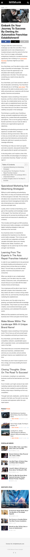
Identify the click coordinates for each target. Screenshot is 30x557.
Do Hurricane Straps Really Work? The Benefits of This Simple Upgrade (18, 512)
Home (2, 7)
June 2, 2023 (13, 530)
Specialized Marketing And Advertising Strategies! (13, 168)
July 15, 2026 (23, 438)
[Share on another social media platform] (24, 41)
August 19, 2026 (24, 418)
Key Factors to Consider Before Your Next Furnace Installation (18, 520)
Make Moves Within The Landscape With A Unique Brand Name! (14, 175)
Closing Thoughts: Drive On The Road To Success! (14, 179)
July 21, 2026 (23, 427)
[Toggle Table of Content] (25, 164)
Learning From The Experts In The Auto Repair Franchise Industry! (14, 172)
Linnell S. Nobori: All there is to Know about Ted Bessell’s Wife (18, 469)
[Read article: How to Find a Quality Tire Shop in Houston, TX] (5, 426)
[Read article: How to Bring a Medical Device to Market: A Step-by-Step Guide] (15, 499)
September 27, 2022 (14, 450)
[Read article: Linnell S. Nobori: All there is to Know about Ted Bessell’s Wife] (4, 469)
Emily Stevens (15, 418)
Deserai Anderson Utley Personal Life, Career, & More (18, 454)
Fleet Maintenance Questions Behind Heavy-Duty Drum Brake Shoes (18, 414)
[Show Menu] (2, 2)
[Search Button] (28, 2)
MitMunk (15, 2)
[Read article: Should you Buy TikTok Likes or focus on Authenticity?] (4, 528)
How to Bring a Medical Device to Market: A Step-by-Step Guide (14, 503)
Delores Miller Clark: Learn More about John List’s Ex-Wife (18, 447)
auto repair (22, 87)
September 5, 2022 (14, 472)
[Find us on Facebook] (13, 553)
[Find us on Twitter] (15, 553)
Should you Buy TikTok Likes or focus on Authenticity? (18, 527)
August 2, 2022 (13, 480)
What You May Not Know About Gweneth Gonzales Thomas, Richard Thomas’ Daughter (18, 477)
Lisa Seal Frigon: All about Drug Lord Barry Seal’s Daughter (18, 462)
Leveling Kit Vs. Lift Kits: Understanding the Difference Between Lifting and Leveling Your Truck (19, 433)
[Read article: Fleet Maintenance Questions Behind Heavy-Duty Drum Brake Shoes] (5, 415)
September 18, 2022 (14, 465)
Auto (6, 7)
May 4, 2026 (5, 506)
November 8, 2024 (14, 516)
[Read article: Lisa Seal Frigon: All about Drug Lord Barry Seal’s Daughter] (4, 462)
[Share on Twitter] (15, 41)
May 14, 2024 (13, 523)
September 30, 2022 (14, 457)
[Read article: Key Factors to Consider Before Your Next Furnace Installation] (4, 521)
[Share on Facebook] (5, 41)
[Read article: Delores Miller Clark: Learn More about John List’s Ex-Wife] (4, 448)
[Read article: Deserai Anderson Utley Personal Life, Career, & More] (4, 455)
